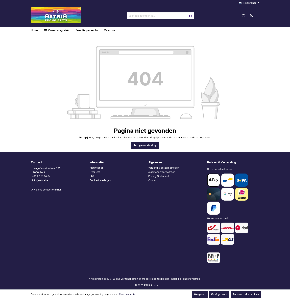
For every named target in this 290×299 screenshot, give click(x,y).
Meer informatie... (128, 294)
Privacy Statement (158, 176)
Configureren (219, 294)
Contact (152, 180)
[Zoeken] (190, 15)
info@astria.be (40, 180)
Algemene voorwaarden (161, 171)
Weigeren (199, 294)
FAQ (92, 176)
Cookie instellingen (100, 180)
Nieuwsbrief (96, 167)
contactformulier (52, 189)
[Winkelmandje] (257, 14)
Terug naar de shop (145, 145)
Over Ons (95, 171)
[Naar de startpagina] (56, 15)
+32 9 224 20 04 (41, 176)
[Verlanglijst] (243, 15)
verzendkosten (129, 278)
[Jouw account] (251, 15)
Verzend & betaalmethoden (163, 167)
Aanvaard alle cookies (246, 294)
